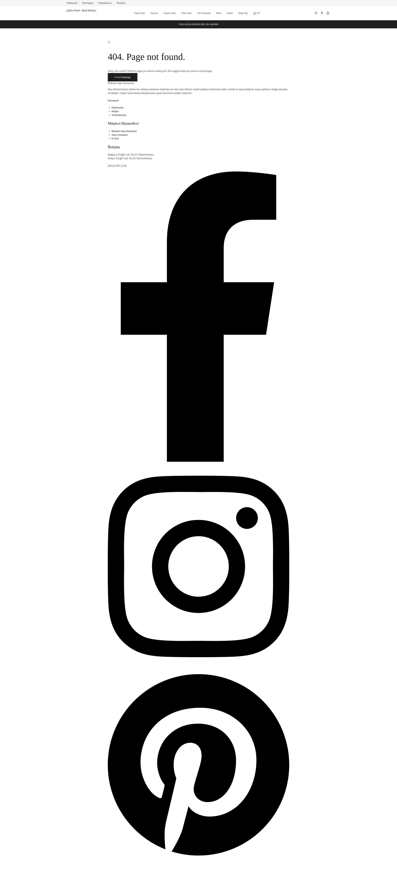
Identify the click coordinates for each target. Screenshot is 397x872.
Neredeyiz (121, 3)
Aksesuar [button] (154, 13)
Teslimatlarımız (105, 3)
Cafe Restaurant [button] (204, 13)
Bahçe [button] (218, 13)
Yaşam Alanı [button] (139, 13)
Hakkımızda (72, 3)
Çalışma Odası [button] (169, 13)
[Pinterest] (198, 857)
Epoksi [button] (230, 13)
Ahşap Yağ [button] (242, 13)
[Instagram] (198, 669)
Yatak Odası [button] (186, 13)
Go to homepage (122, 77)
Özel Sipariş (87, 3)
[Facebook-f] (198, 461)
